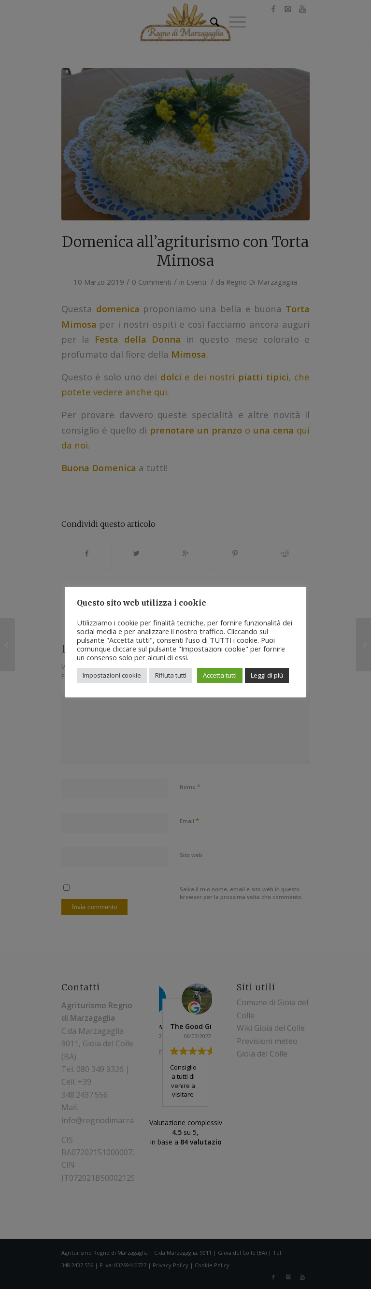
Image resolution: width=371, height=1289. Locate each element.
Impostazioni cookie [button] (112, 675)
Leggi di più (267, 675)
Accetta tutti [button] (220, 675)
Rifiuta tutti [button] (170, 675)
